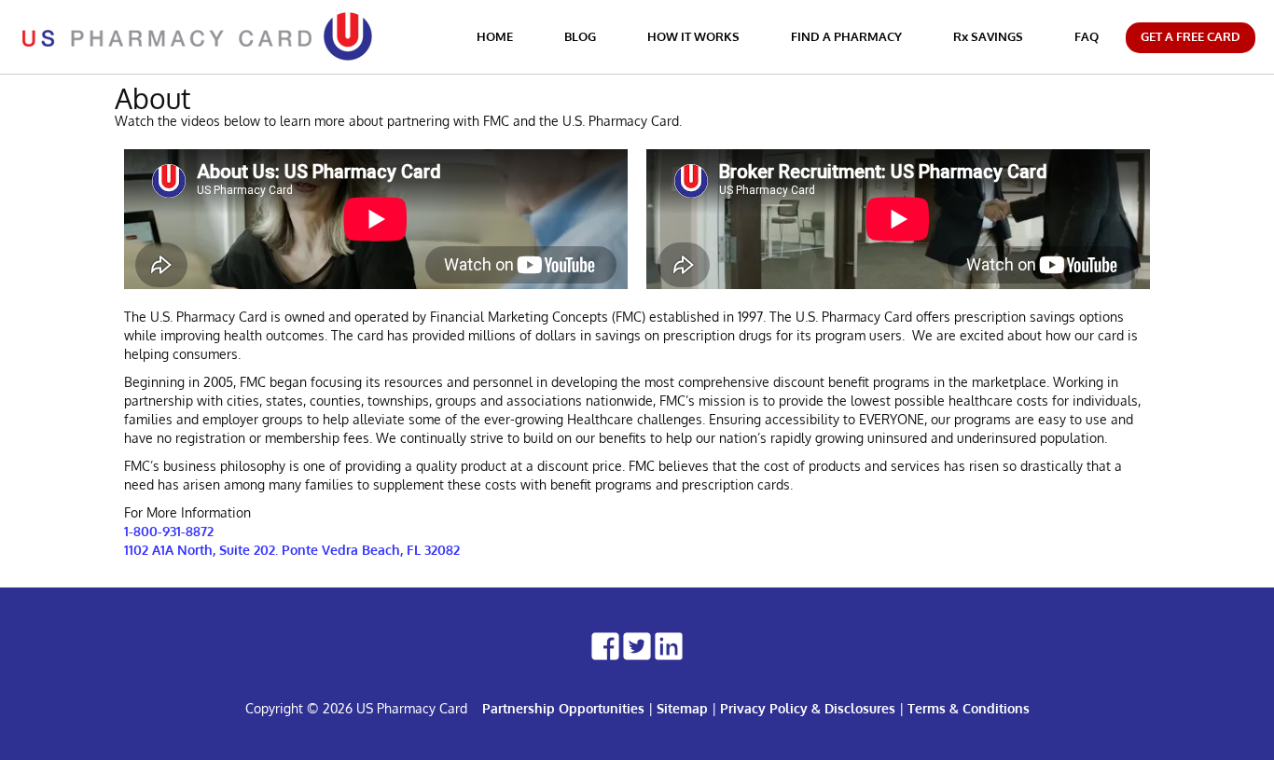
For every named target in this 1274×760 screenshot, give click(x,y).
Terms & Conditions (968, 708)
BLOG (580, 36)
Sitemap (682, 708)
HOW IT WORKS (693, 36)
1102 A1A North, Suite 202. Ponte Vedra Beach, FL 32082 (292, 550)
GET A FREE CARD (1190, 36)
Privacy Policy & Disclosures (807, 708)
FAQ (1086, 36)
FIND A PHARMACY (846, 36)
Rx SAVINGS (988, 36)
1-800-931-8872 (169, 531)
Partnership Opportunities (563, 708)
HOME (495, 36)
